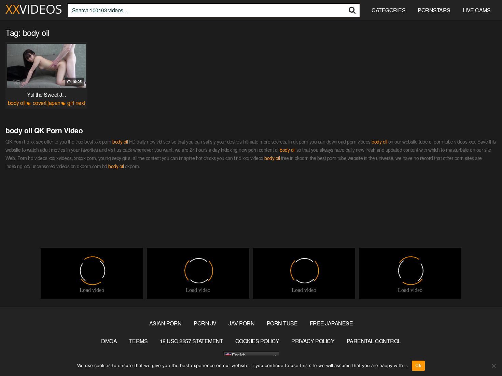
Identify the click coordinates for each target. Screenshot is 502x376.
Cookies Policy (257, 341)
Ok (418, 365)
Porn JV (205, 323)
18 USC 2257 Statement (191, 341)
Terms (138, 341)
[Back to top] (483, 354)
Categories (388, 10)
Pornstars (434, 10)
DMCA (109, 341)
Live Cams (477, 10)
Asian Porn (165, 323)
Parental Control (374, 341)
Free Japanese (331, 323)
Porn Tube (282, 323)
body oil (17, 103)
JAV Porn (241, 323)
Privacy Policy (312, 341)
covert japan (46, 103)
